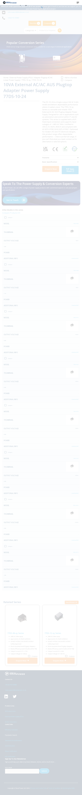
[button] (78, 3)
